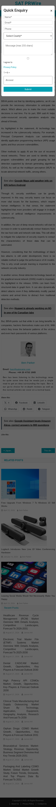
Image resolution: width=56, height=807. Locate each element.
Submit (28, 89)
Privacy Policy (10, 67)
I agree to (10, 64)
